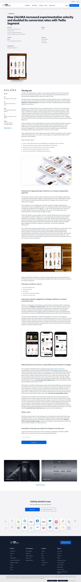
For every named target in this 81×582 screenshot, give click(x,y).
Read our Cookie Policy (71, 580)
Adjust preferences (63, 580)
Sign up (66, 5)
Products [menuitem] (27, 5)
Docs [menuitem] (45, 5)
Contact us (59, 553)
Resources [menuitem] (52, 5)
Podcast (43, 560)
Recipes (58, 558)
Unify (11, 555)
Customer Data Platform (15, 560)
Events (42, 558)
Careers (43, 551)
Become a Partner (60, 569)
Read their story (9, 479)
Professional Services (61, 560)
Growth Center (44, 562)
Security (11, 567)
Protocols (12, 553)
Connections (12, 551)
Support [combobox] (73, 1)
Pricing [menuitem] (41, 5)
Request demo (7, 128)
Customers (11, 13)
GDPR (11, 569)
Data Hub (43, 564)
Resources (59, 555)
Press (42, 555)
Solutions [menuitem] (34, 5)
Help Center (59, 551)
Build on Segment (29, 555)
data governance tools (47, 368)
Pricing (11, 564)
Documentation (29, 551)
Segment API (28, 553)
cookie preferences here (59, 577)
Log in (78, 1)
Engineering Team (29, 560)
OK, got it (52, 580)
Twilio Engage (13, 558)
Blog (42, 553)
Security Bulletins (60, 562)
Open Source (28, 558)
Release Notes (60, 567)
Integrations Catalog (14, 562)
